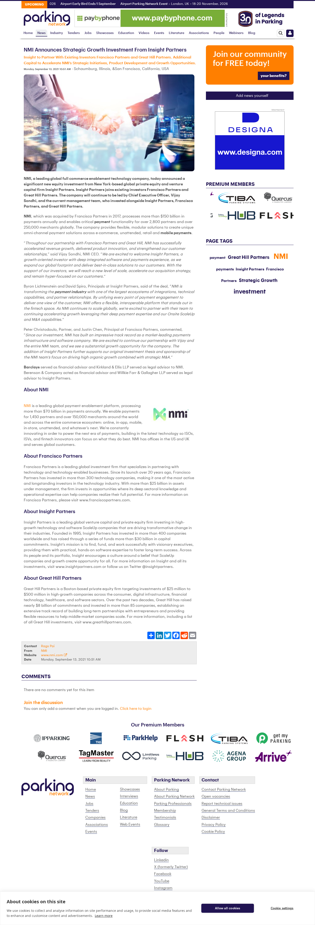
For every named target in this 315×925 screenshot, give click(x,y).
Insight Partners (250, 269)
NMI (27, 406)
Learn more (104, 915)
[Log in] (290, 33)
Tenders (74, 33)
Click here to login (136, 709)
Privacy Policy (214, 825)
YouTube (161, 881)
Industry (56, 33)
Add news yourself (252, 96)
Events (159, 33)
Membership (165, 810)
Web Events (130, 824)
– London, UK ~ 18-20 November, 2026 (159, 4)
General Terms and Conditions (228, 810)
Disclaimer (211, 817)
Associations (199, 33)
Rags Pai (48, 646)
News (41, 33)
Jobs (88, 33)
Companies (95, 817)
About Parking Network (174, 796)
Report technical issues (222, 804)
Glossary (161, 825)
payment (218, 258)
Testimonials (165, 817)
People (219, 33)
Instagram (163, 888)
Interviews (129, 796)
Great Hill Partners (248, 257)
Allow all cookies (227, 908)
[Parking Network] (47, 17)
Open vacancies (216, 796)
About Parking (166, 789)
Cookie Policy (213, 831)
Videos (144, 33)
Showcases (105, 33)
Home (28, 33)
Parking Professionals (173, 804)
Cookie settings (282, 908)
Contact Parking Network (224, 789)
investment (250, 292)
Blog (251, 33)
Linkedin (161, 860)
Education (126, 33)
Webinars (236, 33)
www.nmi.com (52, 655)
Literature (176, 33)
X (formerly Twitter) (171, 867)
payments (225, 269)
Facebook (162, 874)
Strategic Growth (258, 280)
